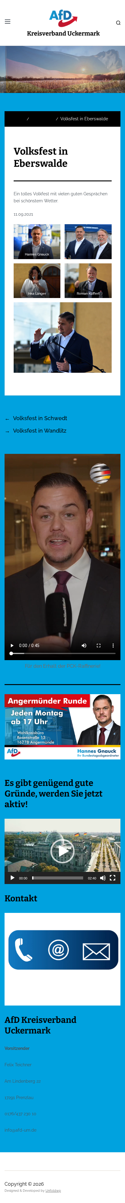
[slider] (57, 877)
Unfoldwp (53, 1191)
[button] (62, 851)
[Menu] (8, 22)
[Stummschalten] (103, 878)
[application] (62, 851)
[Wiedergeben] (12, 878)
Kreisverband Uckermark (63, 33)
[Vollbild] (113, 878)
